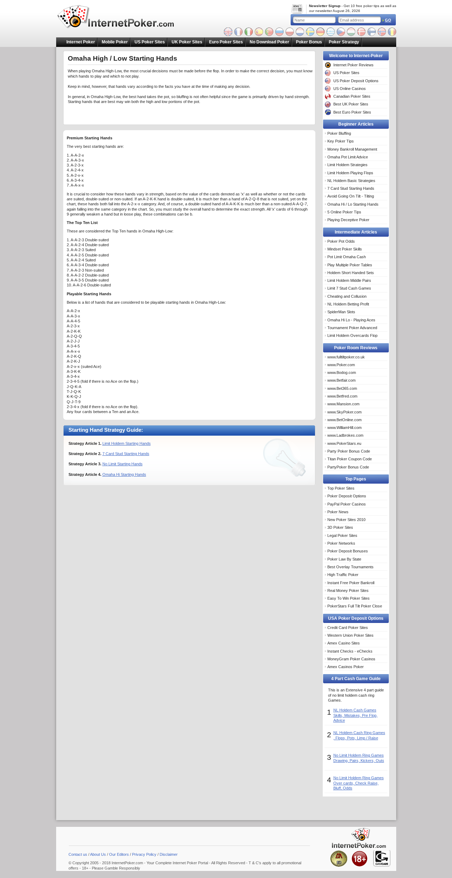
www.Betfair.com (341, 380)
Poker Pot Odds (341, 241)
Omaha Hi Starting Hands (124, 474)
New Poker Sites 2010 (346, 519)
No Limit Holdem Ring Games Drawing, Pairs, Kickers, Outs (358, 757)
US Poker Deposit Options (356, 81)
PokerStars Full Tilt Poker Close (354, 606)
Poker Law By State (344, 559)
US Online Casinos (349, 88)
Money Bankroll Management (352, 149)
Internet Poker (80, 42)
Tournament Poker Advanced (352, 328)
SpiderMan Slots (341, 312)
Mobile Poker (115, 42)
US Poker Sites (150, 42)
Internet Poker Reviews (353, 65)
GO (388, 20)
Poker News (338, 512)
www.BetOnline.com (344, 420)
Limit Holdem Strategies (347, 165)
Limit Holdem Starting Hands (126, 443)
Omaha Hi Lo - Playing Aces (351, 320)
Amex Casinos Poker (345, 667)
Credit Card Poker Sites (347, 627)
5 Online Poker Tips (344, 212)
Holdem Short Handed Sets (350, 273)
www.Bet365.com (342, 388)
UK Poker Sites (187, 42)
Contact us (78, 854)
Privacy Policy (144, 854)
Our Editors (119, 854)
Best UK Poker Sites (350, 104)
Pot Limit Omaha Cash (346, 257)
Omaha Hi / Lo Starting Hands (353, 204)
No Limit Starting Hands (122, 464)
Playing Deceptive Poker (348, 220)
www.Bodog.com (341, 372)
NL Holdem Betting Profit (348, 304)
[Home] (120, 17)
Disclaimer (169, 854)
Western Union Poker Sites (350, 635)
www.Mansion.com (343, 404)
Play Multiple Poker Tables (349, 265)
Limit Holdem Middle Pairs (349, 280)
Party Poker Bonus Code (348, 451)
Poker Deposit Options (346, 496)
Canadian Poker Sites (351, 96)
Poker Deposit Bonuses (347, 551)
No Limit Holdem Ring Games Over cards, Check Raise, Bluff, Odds (358, 783)
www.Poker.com (341, 365)
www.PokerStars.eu (344, 443)
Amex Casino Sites (343, 643)
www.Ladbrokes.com (345, 435)
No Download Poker (269, 42)
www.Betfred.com (342, 396)
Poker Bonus (309, 42)
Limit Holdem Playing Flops (350, 173)
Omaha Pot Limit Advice (347, 157)
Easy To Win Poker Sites (348, 598)
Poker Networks (341, 543)
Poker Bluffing (339, 133)
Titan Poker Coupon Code (349, 459)
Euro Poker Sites (226, 42)
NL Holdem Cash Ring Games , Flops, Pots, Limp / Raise (359, 735)
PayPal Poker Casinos (346, 504)
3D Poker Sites (340, 527)
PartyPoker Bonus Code (348, 467)
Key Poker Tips (340, 141)
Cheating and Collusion (347, 296)
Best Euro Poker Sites (352, 112)
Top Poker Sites (341, 488)
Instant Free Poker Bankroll (350, 583)
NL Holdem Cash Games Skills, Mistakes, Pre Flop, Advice (355, 715)
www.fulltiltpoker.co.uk (346, 357)
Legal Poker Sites (342, 535)
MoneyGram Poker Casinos (351, 659)
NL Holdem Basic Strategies (351, 180)
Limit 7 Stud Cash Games (349, 288)
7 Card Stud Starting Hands (125, 454)
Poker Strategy (344, 42)
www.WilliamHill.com (344, 427)
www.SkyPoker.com (344, 412)
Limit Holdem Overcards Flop (352, 335)
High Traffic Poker (342, 575)
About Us (98, 854)
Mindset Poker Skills (344, 249)
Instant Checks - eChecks (350, 651)
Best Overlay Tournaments (350, 567)
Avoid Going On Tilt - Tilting (350, 196)
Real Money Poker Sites (348, 590)
